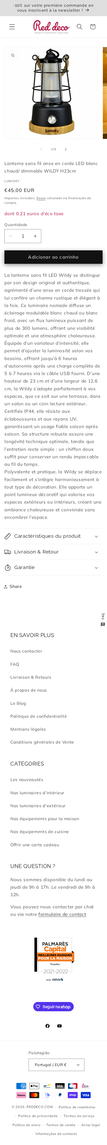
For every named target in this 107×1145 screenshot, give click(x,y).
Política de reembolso (77, 1107)
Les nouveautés (26, 779)
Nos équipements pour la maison (44, 818)
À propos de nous (28, 690)
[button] (12, 26)
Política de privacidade (38, 1116)
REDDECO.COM (39, 1107)
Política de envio (26, 1125)
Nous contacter (26, 651)
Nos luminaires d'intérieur (37, 792)
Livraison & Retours (30, 677)
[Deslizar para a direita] (65, 149)
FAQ (14, 664)
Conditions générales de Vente (42, 742)
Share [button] (16, 586)
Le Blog (18, 703)
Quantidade (15, 224)
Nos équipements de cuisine (39, 831)
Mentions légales (28, 729)
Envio (41, 198)
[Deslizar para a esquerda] (41, 149)
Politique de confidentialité (38, 716)
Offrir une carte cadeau (34, 844)
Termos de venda (61, 1125)
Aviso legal (90, 1125)
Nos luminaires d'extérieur (38, 805)
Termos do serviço (79, 1116)
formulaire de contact (62, 914)
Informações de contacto (56, 1134)
